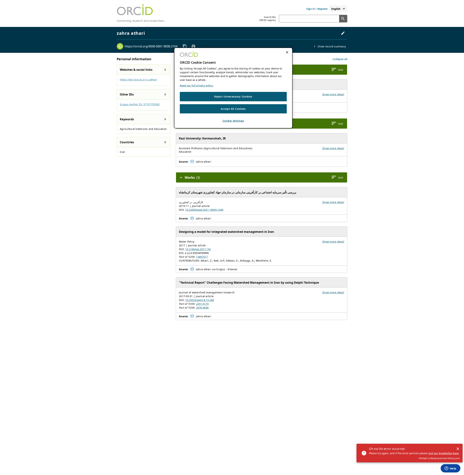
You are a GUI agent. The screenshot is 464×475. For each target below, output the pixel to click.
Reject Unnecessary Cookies (233, 96)
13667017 (202, 256)
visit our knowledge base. (443, 453)
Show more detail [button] (333, 94)
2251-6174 (202, 304)
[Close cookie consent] (287, 52)
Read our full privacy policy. (196, 85)
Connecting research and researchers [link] (140, 20)
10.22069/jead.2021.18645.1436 (204, 209)
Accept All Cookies (233, 108)
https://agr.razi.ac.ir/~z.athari (138, 79)
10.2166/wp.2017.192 (198, 249)
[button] (340, 59)
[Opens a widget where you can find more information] (450, 468)
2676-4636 (202, 307)
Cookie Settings (233, 120)
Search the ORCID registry (267, 19)
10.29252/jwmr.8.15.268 (199, 300)
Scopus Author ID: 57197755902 (140, 104)
